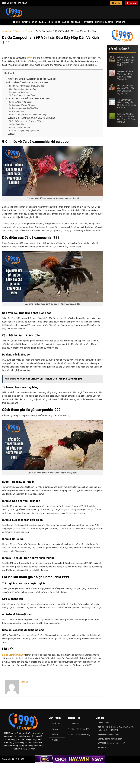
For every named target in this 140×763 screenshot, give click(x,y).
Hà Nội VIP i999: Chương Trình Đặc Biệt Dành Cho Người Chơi (125, 89)
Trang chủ (6, 31)
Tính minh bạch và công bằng (22, 95)
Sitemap (102, 747)
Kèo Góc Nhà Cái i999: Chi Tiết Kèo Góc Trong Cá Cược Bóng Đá (126, 118)
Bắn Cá (42, 22)
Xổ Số (57, 22)
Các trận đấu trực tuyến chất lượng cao (26, 86)
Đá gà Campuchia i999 (13, 655)
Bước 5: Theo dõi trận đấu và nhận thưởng (27, 114)
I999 (18, 22)
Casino (65, 22)
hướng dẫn (120, 22)
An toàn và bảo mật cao (19, 127)
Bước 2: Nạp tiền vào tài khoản (22, 105)
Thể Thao (75, 22)
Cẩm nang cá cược (104, 22)
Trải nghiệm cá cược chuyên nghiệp (25, 121)
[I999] (16, 12)
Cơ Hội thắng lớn (16, 124)
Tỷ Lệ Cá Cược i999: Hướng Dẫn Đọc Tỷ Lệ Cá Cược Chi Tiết (126, 104)
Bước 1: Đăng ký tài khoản (20, 102)
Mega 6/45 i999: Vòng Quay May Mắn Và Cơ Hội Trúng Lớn (125, 75)
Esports (26, 22)
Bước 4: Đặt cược (16, 111)
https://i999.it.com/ (116, 743)
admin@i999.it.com (113, 739)
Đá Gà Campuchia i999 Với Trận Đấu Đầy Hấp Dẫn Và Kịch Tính (126, 61)
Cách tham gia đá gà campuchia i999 (29, 98)
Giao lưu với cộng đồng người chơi (24, 131)
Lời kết (11, 134)
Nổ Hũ (50, 22)
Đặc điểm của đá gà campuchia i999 (28, 82)
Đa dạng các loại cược (19, 92)
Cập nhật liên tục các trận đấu (22, 89)
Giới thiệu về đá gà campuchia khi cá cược (32, 79)
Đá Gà (34, 22)
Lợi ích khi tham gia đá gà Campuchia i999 (31, 118)
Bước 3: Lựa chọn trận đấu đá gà (23, 108)
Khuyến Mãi (87, 22)
